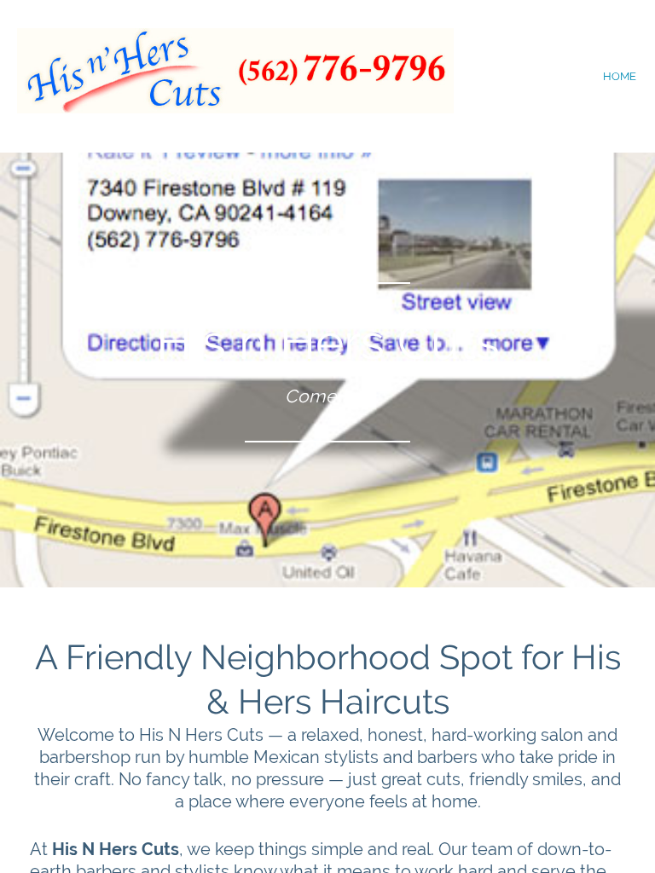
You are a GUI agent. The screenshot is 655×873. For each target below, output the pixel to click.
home (619, 76)
